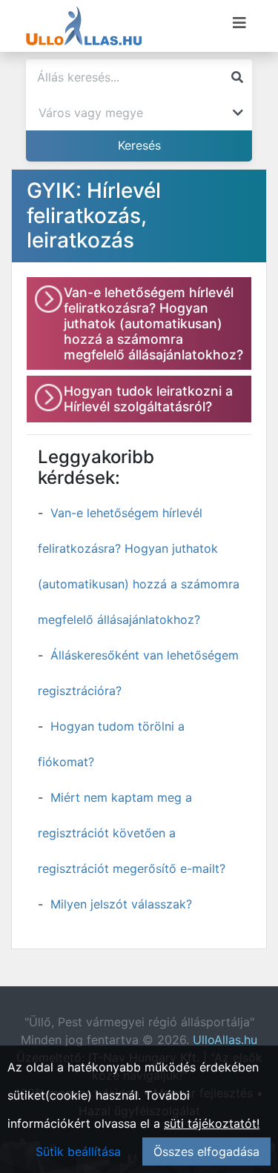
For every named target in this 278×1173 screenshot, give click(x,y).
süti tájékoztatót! (211, 1123)
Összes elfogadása (206, 1151)
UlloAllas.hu (225, 1039)
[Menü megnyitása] (239, 23)
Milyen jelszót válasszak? (121, 904)
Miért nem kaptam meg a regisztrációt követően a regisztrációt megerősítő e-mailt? (131, 833)
